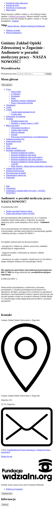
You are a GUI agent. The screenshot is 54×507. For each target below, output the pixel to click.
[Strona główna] (27, 37)
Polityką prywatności (17, 16)
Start (8, 186)
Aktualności (11, 188)
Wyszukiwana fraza (9, 74)
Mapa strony (11, 10)
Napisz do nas (6, 456)
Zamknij (15, 21)
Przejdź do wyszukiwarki (16, 8)
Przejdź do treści (12, 5)
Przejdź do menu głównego (17, 3)
